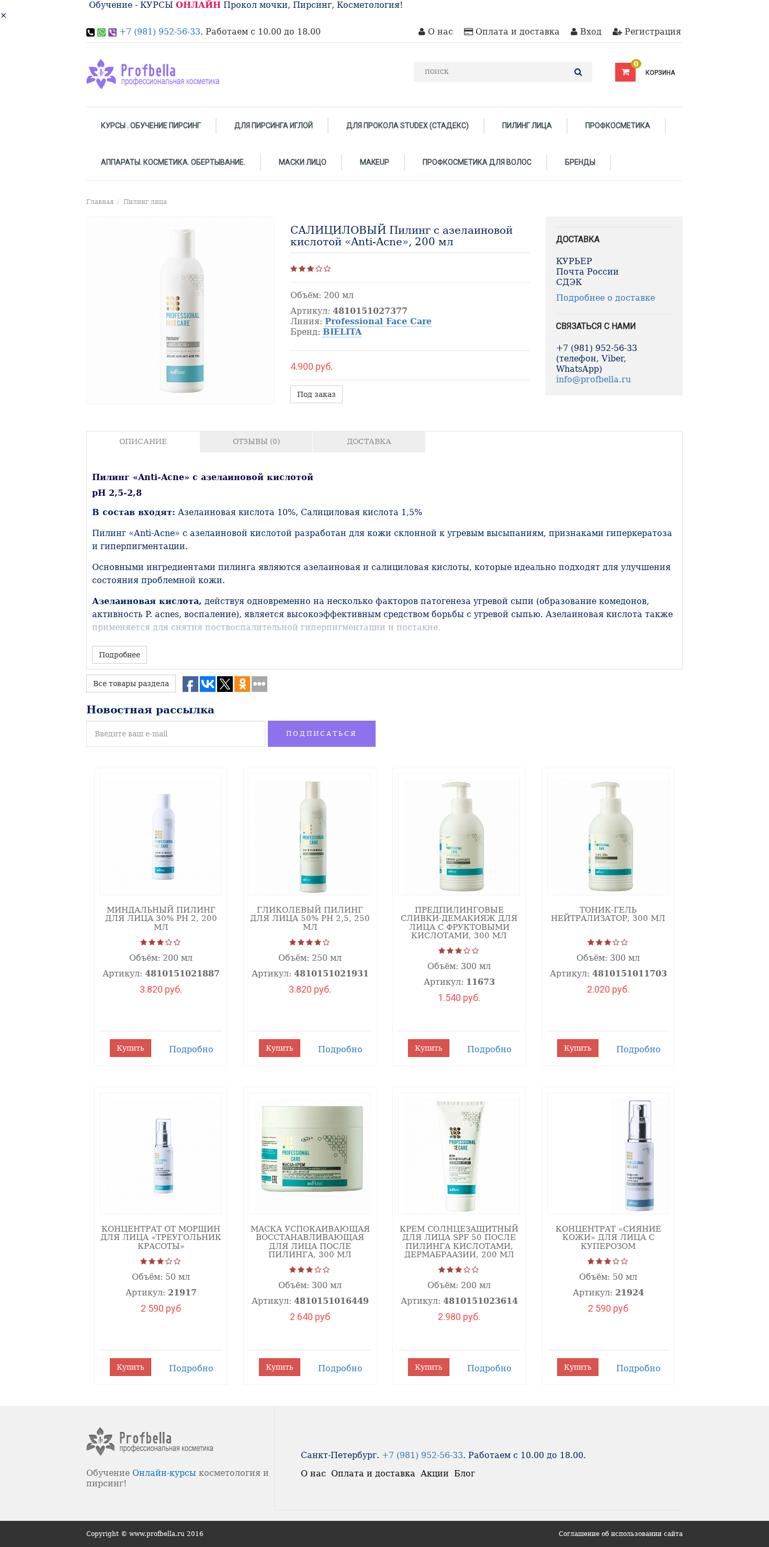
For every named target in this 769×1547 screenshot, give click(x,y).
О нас (439, 32)
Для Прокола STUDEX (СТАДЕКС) (407, 125)
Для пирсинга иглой (273, 125)
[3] (310, 268)
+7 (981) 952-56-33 (159, 32)
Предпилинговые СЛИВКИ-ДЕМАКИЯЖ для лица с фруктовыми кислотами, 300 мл (459, 923)
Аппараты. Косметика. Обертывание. (173, 162)
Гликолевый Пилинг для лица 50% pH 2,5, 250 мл (310, 918)
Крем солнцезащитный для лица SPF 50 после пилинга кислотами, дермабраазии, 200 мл (459, 1242)
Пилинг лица (527, 125)
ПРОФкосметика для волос (477, 162)
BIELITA (342, 332)
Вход (590, 32)
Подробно (191, 1049)
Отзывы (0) (256, 441)
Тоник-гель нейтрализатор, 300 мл (608, 914)
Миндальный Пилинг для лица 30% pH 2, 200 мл (161, 918)
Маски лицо (302, 162)
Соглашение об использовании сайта (621, 1534)
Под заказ (316, 394)
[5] (327, 268)
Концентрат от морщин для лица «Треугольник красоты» (160, 1237)
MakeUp (374, 162)
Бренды (580, 162)
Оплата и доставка (516, 32)
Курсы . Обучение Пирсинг (151, 125)
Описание (143, 441)
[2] (302, 268)
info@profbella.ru (593, 379)
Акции (435, 1473)
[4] (318, 268)
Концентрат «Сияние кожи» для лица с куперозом (608, 1237)
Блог (464, 1473)
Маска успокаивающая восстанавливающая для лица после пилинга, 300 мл (310, 1242)
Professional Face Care (378, 321)
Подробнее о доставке (605, 298)
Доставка (369, 441)
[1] (293, 268)
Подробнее (119, 655)
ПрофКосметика (617, 125)
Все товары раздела (131, 683)
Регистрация (651, 32)
